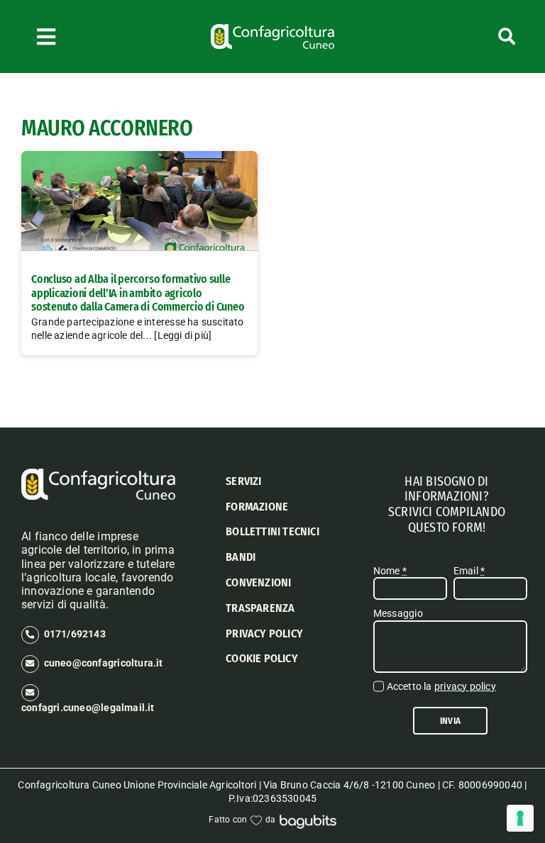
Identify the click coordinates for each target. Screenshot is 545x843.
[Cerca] (477, 36)
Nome (390, 570)
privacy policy (465, 686)
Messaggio (398, 613)
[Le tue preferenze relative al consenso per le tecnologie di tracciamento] (520, 818)
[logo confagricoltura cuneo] (272, 29)
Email (469, 570)
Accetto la (441, 686)
